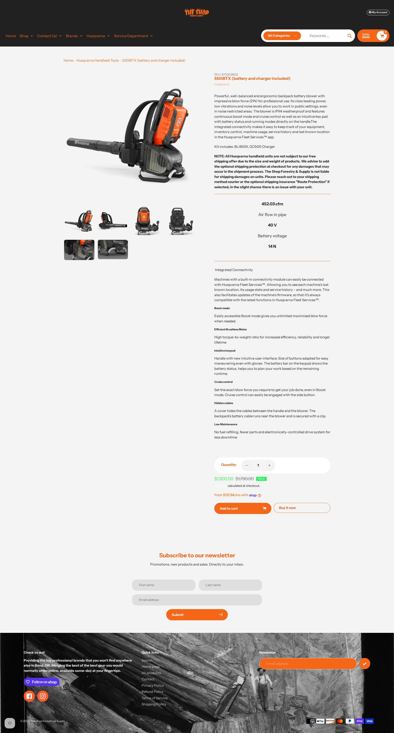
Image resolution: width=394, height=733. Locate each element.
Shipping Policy (154, 704)
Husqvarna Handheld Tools (98, 60)
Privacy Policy (153, 685)
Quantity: (228, 464)
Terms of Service (155, 698)
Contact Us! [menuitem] (47, 36)
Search (147, 660)
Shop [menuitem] (24, 36)
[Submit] (364, 663)
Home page (151, 666)
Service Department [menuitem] (131, 36)
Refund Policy (152, 691)
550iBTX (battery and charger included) (153, 60)
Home (68, 60)
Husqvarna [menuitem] (96, 36)
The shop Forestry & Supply (48, 721)
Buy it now (287, 508)
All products (151, 673)
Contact (148, 679)
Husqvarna (221, 84)
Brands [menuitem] (72, 36)
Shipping (220, 486)
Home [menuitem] (11, 36)
